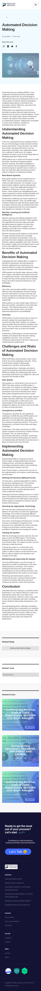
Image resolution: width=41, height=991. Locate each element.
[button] (36, 5)
